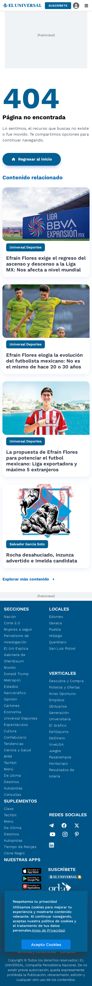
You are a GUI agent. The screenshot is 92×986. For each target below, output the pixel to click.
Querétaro (57, 642)
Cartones (12, 705)
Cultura (10, 731)
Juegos (55, 751)
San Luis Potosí (62, 648)
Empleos (57, 700)
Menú (8, 769)
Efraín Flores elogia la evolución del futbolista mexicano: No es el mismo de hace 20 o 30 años (44, 361)
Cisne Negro (14, 853)
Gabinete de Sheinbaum (15, 658)
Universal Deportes (21, 718)
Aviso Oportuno (62, 694)
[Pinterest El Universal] (76, 835)
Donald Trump (16, 674)
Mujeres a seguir (18, 629)
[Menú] (86, 5)
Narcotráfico (15, 693)
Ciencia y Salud (17, 750)
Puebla (55, 629)
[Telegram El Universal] (51, 825)
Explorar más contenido (25, 579)
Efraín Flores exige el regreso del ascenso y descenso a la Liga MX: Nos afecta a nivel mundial (46, 264)
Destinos (11, 782)
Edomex (56, 617)
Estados (11, 686)
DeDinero (57, 738)
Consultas (12, 794)
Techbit (10, 763)
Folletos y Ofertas (64, 687)
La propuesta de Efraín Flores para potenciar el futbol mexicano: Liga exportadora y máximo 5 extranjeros (42, 460)
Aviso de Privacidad (48, 930)
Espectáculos (16, 725)
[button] (58, 5)
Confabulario (15, 737)
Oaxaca (55, 623)
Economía (12, 712)
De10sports (59, 732)
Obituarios (58, 706)
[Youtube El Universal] (52, 835)
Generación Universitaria (60, 716)
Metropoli (12, 680)
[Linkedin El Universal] (51, 845)
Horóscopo (58, 763)
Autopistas (13, 788)
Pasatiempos (60, 757)
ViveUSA (56, 744)
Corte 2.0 (12, 623)
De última (12, 775)
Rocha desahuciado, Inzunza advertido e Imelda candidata (41, 558)
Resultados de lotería (61, 773)
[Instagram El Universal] (65, 835)
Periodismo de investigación (16, 639)
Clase (9, 809)
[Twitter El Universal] (76, 825)
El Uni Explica (16, 648)
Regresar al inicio (35, 159)
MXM (8, 756)
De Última (12, 828)
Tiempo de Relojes (20, 847)
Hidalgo (55, 636)
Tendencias (14, 744)
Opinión (10, 699)
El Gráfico (57, 725)
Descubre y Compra (66, 681)
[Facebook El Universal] (64, 825)
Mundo (10, 667)
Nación (10, 617)
